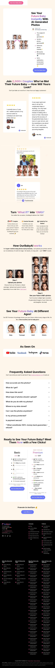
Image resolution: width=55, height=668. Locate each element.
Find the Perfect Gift (47, 540)
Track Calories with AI (47, 542)
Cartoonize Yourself (34, 533)
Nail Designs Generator (48, 531)
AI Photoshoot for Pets (34, 531)
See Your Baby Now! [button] (40, 70)
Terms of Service (37, 660)
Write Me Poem (46, 529)
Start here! (23, 289)
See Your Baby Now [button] (16, 3)
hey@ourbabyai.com (37, 375)
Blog (31, 526)
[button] (17, 489)
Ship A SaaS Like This (34, 535)
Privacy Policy (30, 660)
